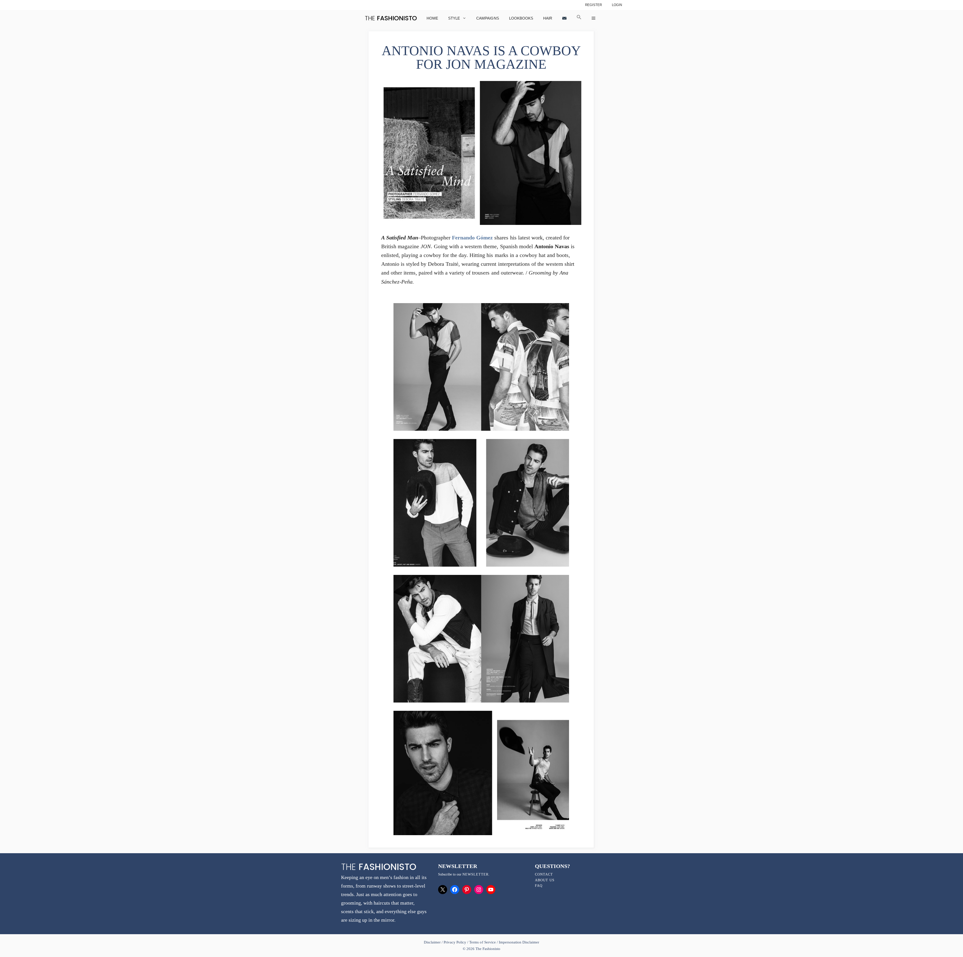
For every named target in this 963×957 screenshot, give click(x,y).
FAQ (538, 886)
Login (617, 5)
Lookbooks (521, 18)
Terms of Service (482, 942)
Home (432, 18)
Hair (547, 18)
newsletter (475, 874)
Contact (544, 874)
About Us (544, 880)
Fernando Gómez (472, 237)
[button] (579, 18)
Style (454, 18)
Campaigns (487, 18)
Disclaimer (433, 942)
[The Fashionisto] (391, 18)
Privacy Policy (455, 942)
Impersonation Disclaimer (519, 942)
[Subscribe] (564, 18)
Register (593, 5)
